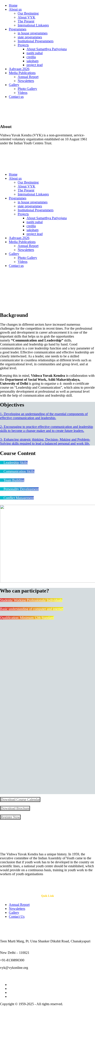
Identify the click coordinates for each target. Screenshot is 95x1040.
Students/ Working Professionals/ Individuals (31, 600)
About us (15, 9)
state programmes (30, 37)
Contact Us (17, 916)
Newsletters (26, 81)
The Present (26, 21)
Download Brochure (15, 808)
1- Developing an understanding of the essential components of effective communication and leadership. (44, 416)
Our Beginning (28, 13)
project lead (35, 65)
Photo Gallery (27, 89)
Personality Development (21, 489)
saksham (32, 61)
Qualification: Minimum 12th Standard (27, 618)
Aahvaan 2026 (19, 69)
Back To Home (10, 306)
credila (31, 57)
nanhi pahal (35, 53)
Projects (23, 45)
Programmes (17, 29)
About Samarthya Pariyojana (47, 49)
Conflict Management (18, 498)
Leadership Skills (15, 462)
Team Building (13, 480)
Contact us (16, 96)
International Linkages (33, 25)
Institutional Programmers (35, 41)
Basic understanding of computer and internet (31, 609)
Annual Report (28, 77)
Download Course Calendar (20, 799)
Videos (22, 93)
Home (13, 5)
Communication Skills (18, 471)
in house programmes (33, 33)
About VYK (26, 17)
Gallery (14, 85)
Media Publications (22, 73)
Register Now (10, 817)
